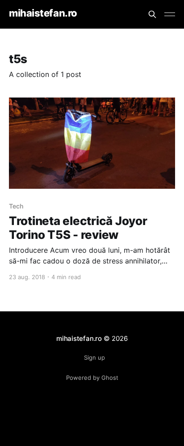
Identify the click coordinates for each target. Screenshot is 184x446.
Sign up (94, 357)
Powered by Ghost (92, 377)
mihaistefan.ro (43, 13)
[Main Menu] (169, 14)
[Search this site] (152, 14)
